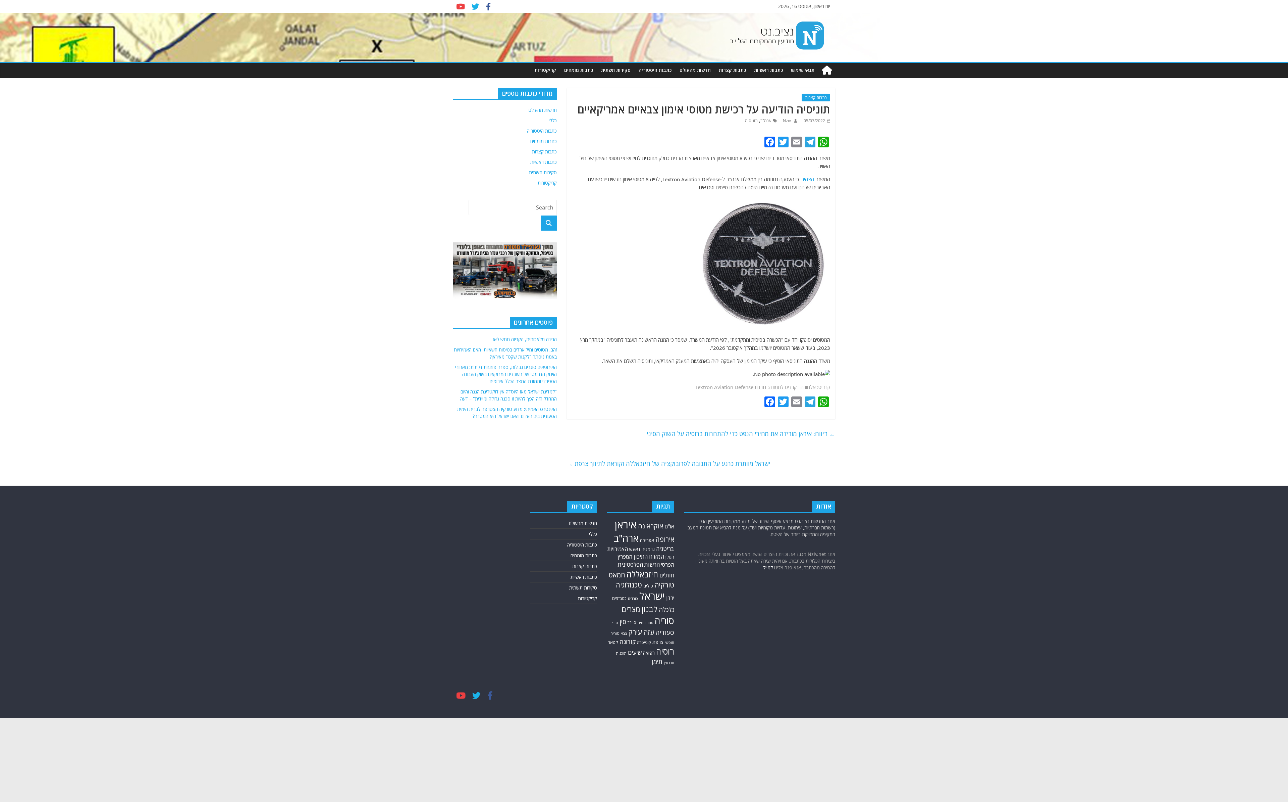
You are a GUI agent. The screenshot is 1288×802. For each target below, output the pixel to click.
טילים (648, 586)
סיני (615, 622)
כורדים (633, 598)
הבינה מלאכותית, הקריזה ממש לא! (525, 339)
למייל (768, 567)
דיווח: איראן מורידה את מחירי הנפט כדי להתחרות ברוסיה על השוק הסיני (741, 434)
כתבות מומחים (578, 70)
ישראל (652, 596)
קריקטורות (545, 70)
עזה (648, 632)
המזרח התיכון (649, 556)
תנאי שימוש (802, 70)
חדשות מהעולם (695, 70)
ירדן (670, 598)
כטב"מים (619, 598)
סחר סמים (645, 622)
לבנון (649, 609)
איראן (626, 524)
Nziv (786, 121)
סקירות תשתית (616, 70)
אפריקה (647, 540)
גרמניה (648, 549)
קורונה (628, 642)
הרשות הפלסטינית (639, 564)
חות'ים (666, 575)
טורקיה (664, 584)
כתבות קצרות (732, 70)
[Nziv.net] (826, 70)
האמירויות (617, 549)
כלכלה (666, 609)
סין (623, 621)
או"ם (669, 526)
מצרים (631, 609)
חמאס (617, 574)
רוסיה (665, 651)
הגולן (669, 557)
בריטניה (665, 549)
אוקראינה (650, 525)
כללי (553, 120)
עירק (635, 632)
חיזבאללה (642, 574)
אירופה (664, 539)
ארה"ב (765, 121)
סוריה (664, 620)
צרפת (657, 642)
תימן (657, 661)
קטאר (613, 642)
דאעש (634, 549)
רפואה (649, 653)
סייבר (632, 622)
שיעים (635, 652)
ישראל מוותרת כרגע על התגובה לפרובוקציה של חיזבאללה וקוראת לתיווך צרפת (668, 464)
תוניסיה (751, 121)
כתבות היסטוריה (655, 70)
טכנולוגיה (629, 584)
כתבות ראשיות (768, 70)
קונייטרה (644, 642)
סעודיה (664, 632)
